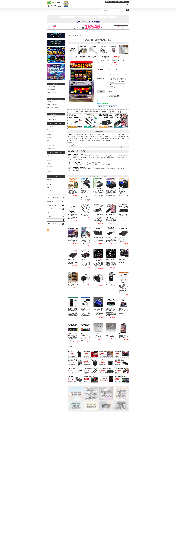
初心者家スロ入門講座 (106, 393)
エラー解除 (49, 166)
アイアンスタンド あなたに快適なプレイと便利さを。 (73, 284)
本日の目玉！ (49, 101)
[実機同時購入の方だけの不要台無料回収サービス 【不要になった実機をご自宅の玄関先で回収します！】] (73, 183)
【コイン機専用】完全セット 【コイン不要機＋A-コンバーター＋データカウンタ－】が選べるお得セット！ (123, 191)
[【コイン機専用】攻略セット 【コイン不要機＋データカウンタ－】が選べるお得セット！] (111, 183)
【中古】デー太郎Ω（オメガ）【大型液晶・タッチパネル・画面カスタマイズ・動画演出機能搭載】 (123, 311)
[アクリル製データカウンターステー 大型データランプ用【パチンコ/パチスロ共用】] (98, 328)
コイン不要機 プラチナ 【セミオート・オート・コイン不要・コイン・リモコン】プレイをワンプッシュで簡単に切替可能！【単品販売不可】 (111, 218)
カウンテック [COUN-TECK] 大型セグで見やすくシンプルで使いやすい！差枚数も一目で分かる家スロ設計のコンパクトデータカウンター (98, 312)
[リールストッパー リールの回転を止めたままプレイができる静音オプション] (111, 232)
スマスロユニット (68, 17)
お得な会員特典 (50, 126)
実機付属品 (49, 134)
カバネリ (74, 17)
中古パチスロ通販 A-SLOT (52, 5)
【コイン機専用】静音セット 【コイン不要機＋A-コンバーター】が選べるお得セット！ (98, 191)
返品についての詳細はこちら (104, 98)
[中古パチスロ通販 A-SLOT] (54, 3)
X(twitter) (49, 212)
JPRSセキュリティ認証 (51, 223)
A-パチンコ (49, 179)
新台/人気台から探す (51, 89)
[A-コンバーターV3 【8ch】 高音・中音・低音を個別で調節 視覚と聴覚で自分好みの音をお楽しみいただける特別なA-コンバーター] (98, 253)
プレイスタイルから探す (52, 119)
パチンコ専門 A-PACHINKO (52, 197)
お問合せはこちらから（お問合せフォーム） (117, 1)
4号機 (80, 35)
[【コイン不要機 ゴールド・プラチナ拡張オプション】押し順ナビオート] (123, 208)
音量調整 (49, 163)
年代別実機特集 (75, 35)
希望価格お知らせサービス (52, 148)
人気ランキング (77, 10)
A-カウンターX (50, 182)
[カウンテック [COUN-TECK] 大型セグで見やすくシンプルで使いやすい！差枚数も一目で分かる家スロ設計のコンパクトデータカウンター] (98, 302)
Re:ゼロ (114, 17)
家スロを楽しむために (76, 405)
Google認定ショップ (51, 220)
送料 (48, 140)
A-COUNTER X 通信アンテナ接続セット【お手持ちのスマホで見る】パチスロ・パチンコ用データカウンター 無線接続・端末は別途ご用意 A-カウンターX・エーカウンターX (123, 287)
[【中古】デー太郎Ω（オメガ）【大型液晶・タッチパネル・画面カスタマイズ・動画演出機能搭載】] (123, 302)
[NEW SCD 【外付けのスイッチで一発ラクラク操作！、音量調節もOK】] (98, 232)
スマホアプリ (121, 405)
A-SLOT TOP (69, 31)
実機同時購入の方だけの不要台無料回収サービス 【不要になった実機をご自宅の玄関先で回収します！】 (73, 191)
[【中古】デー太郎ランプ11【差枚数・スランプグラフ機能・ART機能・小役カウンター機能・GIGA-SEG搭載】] (73, 328)
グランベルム (104, 17)
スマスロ (61, 17)
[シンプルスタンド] (85, 277)
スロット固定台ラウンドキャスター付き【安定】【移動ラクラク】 (123, 261)
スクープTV (49, 190)
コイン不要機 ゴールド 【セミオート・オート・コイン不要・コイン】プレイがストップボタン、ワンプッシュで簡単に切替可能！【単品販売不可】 (98, 218)
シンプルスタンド (84, 282)
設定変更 (49, 160)
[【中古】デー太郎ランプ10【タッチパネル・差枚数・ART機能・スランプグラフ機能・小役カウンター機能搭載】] (85, 328)
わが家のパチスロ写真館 (52, 205)
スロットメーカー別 (71, 33)
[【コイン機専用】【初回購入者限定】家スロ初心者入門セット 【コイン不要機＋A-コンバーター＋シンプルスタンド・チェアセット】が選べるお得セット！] (85, 183)
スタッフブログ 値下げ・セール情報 (54, 208)
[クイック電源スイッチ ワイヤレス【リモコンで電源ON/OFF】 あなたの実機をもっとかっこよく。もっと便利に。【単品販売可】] (85, 232)
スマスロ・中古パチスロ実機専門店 (54, 6)
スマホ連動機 (49, 110)
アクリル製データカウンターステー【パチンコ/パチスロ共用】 (111, 335)
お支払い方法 (91, 405)
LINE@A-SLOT (50, 201)
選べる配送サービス (121, 393)
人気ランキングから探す (52, 92)
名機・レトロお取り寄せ (52, 104)
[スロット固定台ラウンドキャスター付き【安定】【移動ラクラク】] (123, 253)
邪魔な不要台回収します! (106, 405)
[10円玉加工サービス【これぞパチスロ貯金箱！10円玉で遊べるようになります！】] (73, 232)
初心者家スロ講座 (50, 131)
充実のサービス (76, 393)
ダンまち (109, 17)
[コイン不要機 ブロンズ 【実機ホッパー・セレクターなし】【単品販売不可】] (73, 208)
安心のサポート (50, 155)
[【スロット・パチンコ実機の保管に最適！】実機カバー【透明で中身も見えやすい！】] (123, 328)
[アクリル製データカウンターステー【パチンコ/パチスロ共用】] (111, 328)
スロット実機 (52, 10)
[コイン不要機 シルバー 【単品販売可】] (85, 208)
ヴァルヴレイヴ (86, 17)
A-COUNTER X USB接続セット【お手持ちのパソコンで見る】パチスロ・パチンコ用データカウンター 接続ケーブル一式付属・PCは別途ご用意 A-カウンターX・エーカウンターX (85, 313)
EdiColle (49, 184)
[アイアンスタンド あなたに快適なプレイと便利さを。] (73, 277)
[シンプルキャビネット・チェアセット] (111, 277)
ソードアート (93, 17)
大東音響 (77, 33)
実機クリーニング (50, 137)
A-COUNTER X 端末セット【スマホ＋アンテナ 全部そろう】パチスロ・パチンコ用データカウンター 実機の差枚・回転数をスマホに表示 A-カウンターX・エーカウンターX (73, 313)
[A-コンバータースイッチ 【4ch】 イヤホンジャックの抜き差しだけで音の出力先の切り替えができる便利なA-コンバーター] (85, 253)
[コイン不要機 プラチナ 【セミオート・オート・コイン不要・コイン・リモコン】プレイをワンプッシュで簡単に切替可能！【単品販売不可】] (111, 208)
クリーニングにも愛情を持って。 (91, 393)
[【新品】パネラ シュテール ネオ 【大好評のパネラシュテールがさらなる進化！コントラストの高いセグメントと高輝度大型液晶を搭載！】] (111, 302)
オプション (89, 10)
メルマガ (49, 216)
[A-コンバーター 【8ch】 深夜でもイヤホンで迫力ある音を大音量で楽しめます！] (123, 232)
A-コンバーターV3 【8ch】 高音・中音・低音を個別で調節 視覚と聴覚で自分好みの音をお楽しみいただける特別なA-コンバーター (98, 263)
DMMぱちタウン (50, 193)
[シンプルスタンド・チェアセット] (98, 277)
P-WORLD (49, 187)
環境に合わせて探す (51, 116)
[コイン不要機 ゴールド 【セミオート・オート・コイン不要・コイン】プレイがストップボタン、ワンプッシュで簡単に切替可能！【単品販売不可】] (98, 208)
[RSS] (48, 230)
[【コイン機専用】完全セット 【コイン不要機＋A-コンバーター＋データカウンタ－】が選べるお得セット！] (123, 183)
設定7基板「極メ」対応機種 (52, 107)
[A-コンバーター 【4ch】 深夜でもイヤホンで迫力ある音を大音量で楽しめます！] (73, 253)
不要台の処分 (49, 171)
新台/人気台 (64, 10)
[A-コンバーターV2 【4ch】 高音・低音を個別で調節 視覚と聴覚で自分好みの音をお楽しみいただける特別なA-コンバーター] (111, 253)
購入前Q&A (49, 129)
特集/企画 (69, 35)
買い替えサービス (50, 145)
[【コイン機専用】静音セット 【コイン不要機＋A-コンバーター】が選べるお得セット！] (98, 183)
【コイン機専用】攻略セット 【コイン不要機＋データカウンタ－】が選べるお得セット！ (111, 191)
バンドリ (98, 17)
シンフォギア (79, 17)
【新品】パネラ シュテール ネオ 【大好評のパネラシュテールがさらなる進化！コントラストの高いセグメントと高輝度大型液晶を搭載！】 (111, 312)
